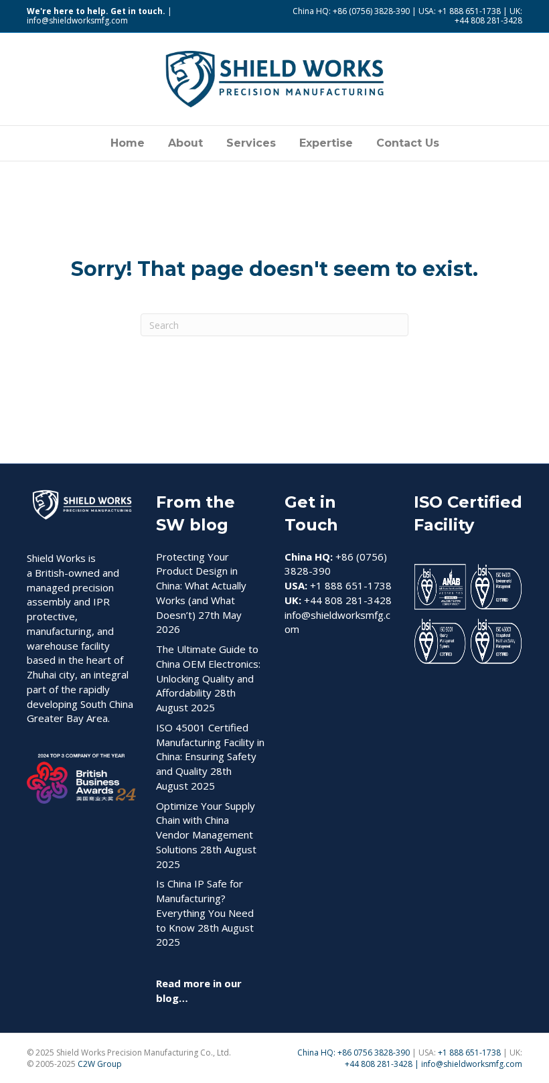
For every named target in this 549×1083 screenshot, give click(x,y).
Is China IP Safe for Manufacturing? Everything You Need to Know (205, 905)
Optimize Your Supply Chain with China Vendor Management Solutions (205, 827)
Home (127, 143)
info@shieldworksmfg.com (77, 20)
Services (251, 143)
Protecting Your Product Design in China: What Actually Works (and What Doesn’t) (201, 586)
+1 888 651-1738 (470, 1052)
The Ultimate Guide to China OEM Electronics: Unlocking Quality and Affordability (208, 670)
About (185, 143)
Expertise (326, 143)
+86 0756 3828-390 (373, 1052)
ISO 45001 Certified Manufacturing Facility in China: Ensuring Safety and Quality (210, 749)
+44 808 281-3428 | (383, 1064)
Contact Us (407, 143)
